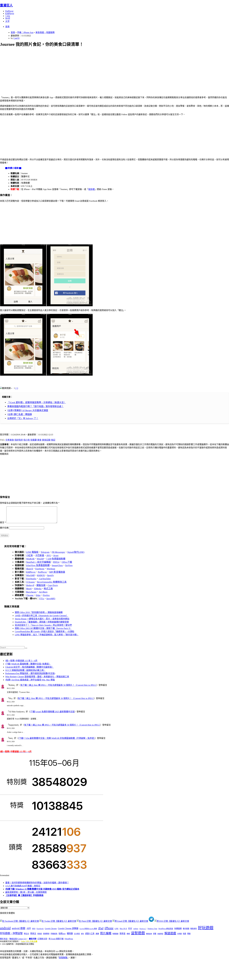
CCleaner (30, 582)
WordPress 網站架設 (165, 929)
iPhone (109, 928)
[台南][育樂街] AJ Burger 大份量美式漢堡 (27, 410)
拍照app (62, 933)
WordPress (69, 939)
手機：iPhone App (25, 32)
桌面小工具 (89, 933)
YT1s (41, 598)
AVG (48, 555)
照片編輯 (105, 933)
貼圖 (184, 934)
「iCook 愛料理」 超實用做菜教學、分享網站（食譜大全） (36, 402)
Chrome (30, 595)
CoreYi (16, 38)
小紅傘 (29, 555)
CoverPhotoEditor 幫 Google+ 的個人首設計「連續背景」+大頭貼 (44, 631)
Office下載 (67, 562)
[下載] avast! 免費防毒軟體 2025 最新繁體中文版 (52, 711)
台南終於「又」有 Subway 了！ (22, 418)
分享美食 (9, 440)
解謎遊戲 (170, 933)
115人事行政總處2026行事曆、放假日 (22, 886)
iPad (100, 928)
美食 (39, 440)
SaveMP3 (50, 598)
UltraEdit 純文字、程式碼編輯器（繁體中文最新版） (29, 667)
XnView (69, 565)
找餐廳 (33, 440)
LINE (116, 929)
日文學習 (77, 933)
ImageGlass (57, 565)
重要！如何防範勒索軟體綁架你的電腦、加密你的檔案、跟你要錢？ (37, 883)
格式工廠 (48, 588)
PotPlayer (9, 11)
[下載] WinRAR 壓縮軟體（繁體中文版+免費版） (28, 664)
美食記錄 (46, 440)
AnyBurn (43, 592)
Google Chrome (51, 928)
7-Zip (7, 16)
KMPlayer (9, 13)
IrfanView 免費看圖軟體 (38, 565)
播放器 (70, 933)
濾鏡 (97, 934)
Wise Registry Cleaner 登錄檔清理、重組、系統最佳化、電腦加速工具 (37, 676)
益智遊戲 (138, 933)
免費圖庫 (178, 928)
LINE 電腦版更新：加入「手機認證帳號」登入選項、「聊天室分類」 (47, 635)
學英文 (33, 933)
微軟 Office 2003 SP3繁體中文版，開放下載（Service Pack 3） (43, 628)
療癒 (128, 934)
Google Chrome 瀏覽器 (68, 928)
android (5, 928)
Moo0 (29, 588)
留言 (3, 522)
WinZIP (40, 559)
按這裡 (91, 189)
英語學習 (160, 933)
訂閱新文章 (42, 939)
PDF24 (56, 562)
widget (135, 929)
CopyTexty (53, 585)
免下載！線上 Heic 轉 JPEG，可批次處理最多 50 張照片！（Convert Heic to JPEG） (58, 685)
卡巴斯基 (39, 555)
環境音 (122, 933)
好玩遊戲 (205, 928)
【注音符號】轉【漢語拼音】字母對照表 (24, 895)
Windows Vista (152, 929)
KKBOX (41, 575)
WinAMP (30, 575)
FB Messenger (58, 552)
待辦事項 (46, 934)
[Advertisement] (79, 68)
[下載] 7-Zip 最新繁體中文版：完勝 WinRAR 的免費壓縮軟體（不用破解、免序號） (56, 738)
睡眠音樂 (149, 933)
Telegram (45, 552)
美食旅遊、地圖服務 (45, 32)
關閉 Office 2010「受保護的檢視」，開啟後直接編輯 (39, 612)
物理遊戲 (115, 933)
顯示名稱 (4, 528)
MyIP (7, 18)
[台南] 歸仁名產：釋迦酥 (19, 414)
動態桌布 (193, 929)
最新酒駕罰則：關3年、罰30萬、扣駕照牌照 (26, 892)
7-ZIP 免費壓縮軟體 (55, 559)
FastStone (39, 568)
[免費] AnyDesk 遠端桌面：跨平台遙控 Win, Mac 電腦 (30, 680)
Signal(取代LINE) (75, 552)
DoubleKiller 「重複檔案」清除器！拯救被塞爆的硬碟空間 (42, 622)
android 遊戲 (18, 928)
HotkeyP (30, 585)
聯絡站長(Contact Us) (17, 939)
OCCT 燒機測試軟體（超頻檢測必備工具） (25, 670)
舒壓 (154, 934)
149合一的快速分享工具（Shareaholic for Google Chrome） (41, 615)
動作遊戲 (186, 929)
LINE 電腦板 (32, 552)
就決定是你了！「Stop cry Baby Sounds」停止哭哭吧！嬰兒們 (43, 625)
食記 (53, 440)
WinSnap (51, 568)
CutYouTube (45, 578)
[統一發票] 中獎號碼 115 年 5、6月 (21, 661)
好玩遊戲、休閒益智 (11, 933)
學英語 (39, 933)
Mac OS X (123, 929)
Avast (55, 555)
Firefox (46, 595)
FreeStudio (31, 578)
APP (29, 928)
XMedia (37, 588)
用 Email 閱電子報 (56, 939)
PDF (130, 928)
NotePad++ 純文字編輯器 (38, 562)
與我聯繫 (63, 957)
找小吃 (26, 440)
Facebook (40, 929)
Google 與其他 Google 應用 (88, 928)
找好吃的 (18, 440)
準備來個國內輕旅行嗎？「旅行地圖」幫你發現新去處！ (35, 406)
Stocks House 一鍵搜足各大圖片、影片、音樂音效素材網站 (42, 619)
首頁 (7, 26)
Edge (38, 595)
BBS (33, 929)
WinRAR (30, 559)
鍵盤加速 (40, 585)
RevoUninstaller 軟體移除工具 (52, 582)
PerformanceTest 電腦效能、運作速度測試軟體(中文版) (30, 673)
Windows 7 (142, 928)
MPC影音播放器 (57, 572)
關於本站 (3, 939)
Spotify (50, 575)
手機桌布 (53, 934)
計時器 (179, 933)
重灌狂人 (6, 5)
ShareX (29, 568)
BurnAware (31, 592)
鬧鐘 (188, 934)
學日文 (26, 934)
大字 (7, 21)
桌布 (82, 933)
